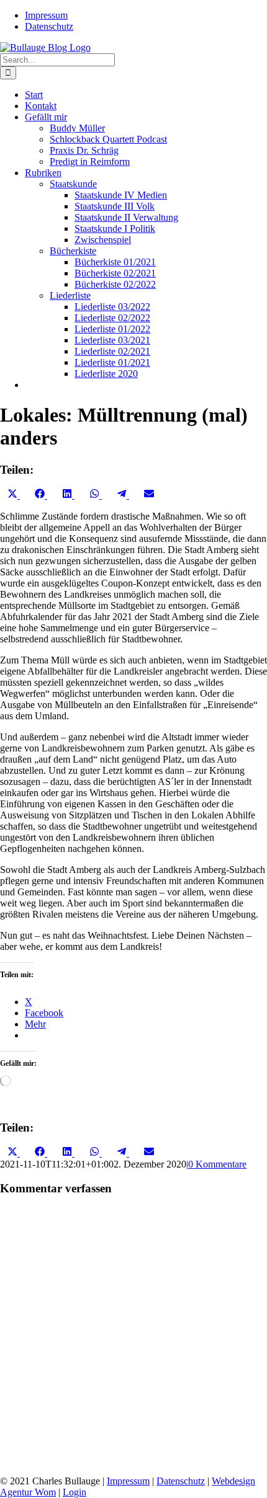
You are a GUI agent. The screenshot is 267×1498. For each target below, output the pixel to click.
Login (74, 1492)
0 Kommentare (217, 1164)
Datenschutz (180, 1481)
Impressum (128, 1481)
